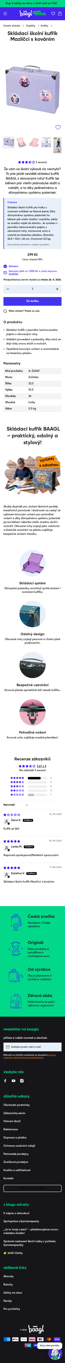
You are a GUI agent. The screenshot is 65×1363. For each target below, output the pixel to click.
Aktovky (8, 1276)
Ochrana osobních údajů (19, 1146)
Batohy (8, 1284)
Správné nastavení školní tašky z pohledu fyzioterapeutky (29, 1243)
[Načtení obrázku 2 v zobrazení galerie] (21, 142)
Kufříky (44, 26)
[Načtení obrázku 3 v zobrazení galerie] (33, 142)
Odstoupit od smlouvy (32, 1188)
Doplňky (30, 26)
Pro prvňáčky (11, 1309)
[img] (11, 815)
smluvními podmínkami (32, 1058)
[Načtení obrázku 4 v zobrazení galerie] (46, 142)
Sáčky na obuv (12, 1293)
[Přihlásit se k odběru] (57, 1047)
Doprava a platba (14, 1137)
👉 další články (13, 1253)
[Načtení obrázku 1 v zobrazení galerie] (8, 142)
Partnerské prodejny (15, 1154)
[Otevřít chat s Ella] (55, 1353)
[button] (60, 13)
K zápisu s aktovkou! (16, 1213)
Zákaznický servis (14, 1113)
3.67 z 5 (41, 766)
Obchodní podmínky (16, 1105)
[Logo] (33, 13)
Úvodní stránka (11, 26)
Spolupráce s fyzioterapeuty (21, 1221)
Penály (7, 1301)
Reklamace (10, 1129)
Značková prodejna (15, 1162)
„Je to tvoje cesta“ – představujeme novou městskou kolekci (30, 1231)
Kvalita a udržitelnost (17, 1170)
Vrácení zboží (12, 1121)
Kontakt (8, 1178)
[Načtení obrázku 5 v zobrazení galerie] (58, 145)
